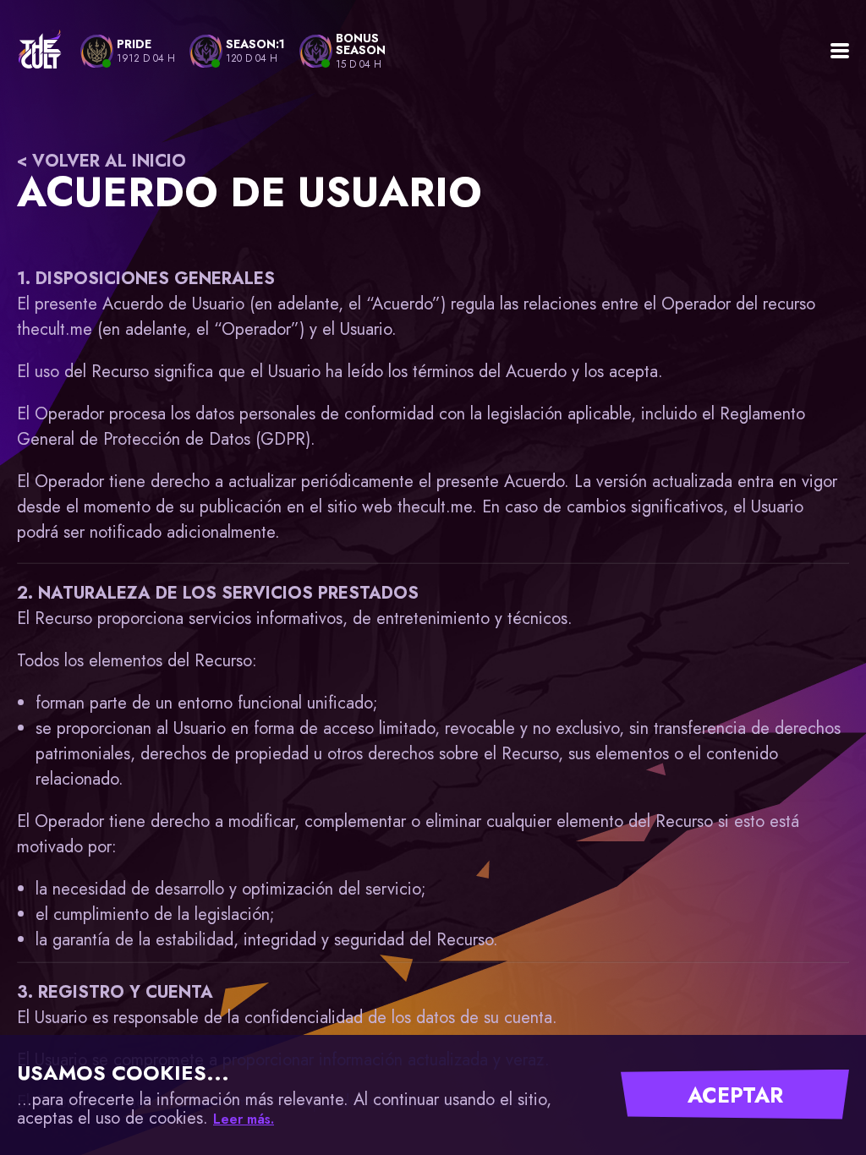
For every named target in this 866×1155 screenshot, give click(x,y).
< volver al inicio (101, 161)
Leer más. (243, 1119)
